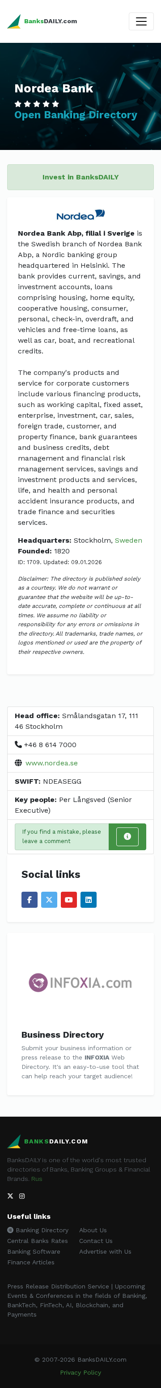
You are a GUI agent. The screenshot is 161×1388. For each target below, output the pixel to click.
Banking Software (33, 1251)
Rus (36, 1178)
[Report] (127, 836)
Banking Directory (40, 1230)
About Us (93, 1230)
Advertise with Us (105, 1251)
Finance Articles (31, 1262)
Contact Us (96, 1240)
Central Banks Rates (37, 1240)
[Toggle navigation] (141, 21)
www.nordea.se (51, 763)
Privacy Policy (80, 1372)
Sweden (128, 540)
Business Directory (62, 1034)
